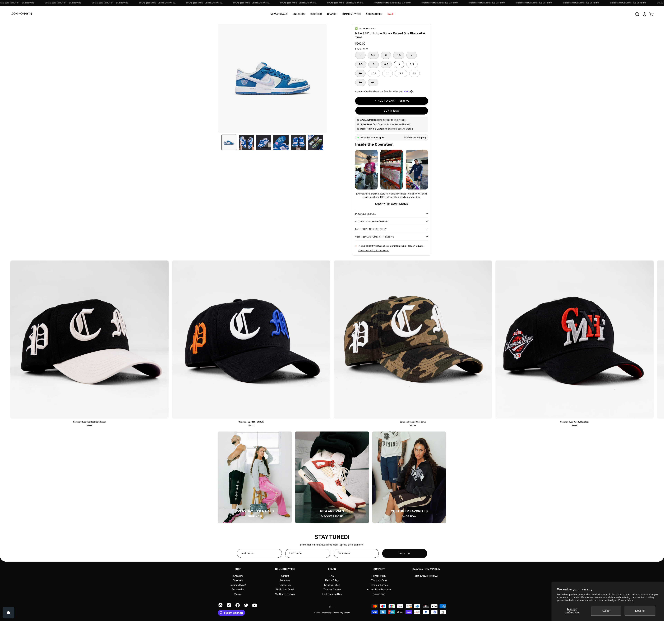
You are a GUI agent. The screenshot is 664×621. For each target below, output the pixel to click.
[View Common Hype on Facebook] (237, 605)
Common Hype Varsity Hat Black (574, 422)
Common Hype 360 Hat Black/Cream (89, 422)
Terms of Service (332, 589)
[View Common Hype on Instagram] (220, 605)
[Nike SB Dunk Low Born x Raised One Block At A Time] (229, 142)
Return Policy (332, 580)
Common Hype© (238, 585)
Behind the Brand (285, 589)
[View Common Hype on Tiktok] (228, 605)
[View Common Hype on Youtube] (254, 605)
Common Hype (327, 613)
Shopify (346, 613)
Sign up (404, 553)
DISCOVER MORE (332, 516)
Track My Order (379, 580)
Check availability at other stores (373, 251)
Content (285, 576)
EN (330, 607)
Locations (285, 580)
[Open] (8, 612)
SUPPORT (379, 569)
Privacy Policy (625, 600)
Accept (606, 610)
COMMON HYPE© (285, 569)
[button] (316, 14)
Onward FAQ (379, 594)
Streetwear (238, 580)
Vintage (238, 594)
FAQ (332, 576)
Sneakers (238, 576)
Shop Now (255, 516)
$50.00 (89, 425)
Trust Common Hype (332, 594)
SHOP (238, 569)
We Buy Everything (285, 594)
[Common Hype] (21, 14)
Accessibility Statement (379, 589)
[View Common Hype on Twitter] (245, 605)
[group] (332, 343)
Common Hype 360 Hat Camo (413, 422)
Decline (640, 610)
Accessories (238, 589)
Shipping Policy (332, 585)
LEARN (332, 569)
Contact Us (285, 585)
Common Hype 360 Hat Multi (251, 422)
